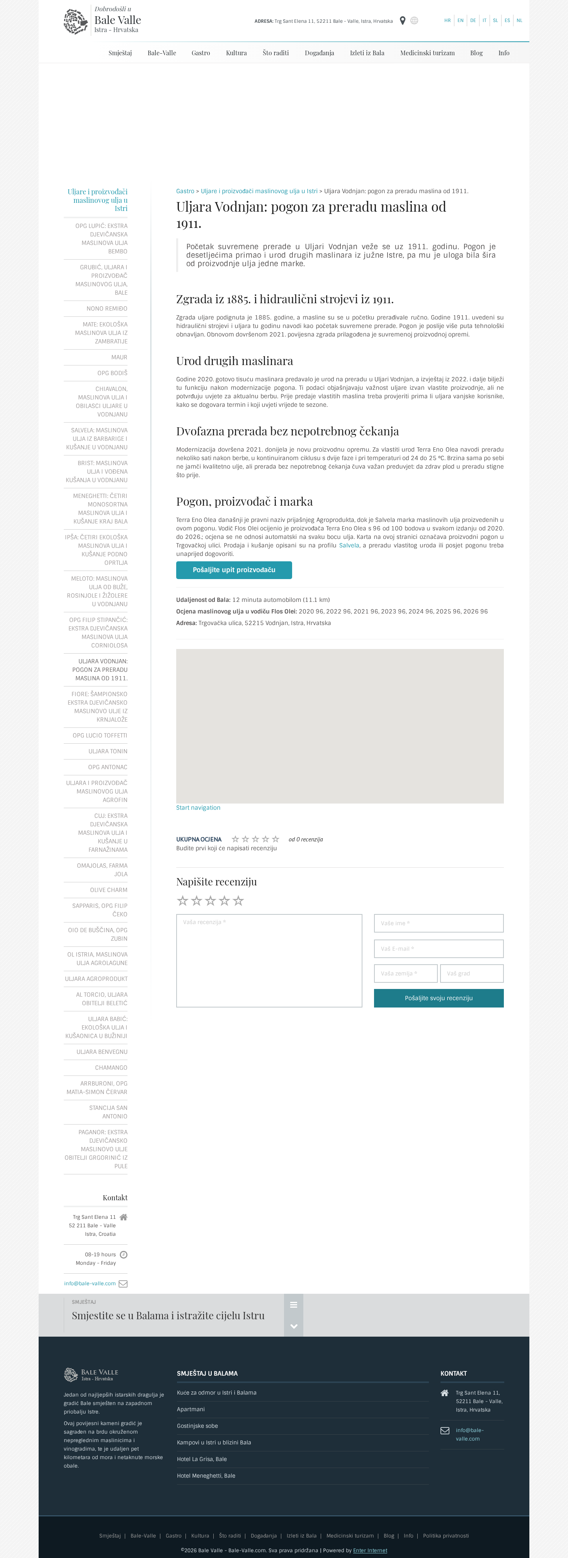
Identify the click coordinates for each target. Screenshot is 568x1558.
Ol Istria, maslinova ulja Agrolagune (97, 959)
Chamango (111, 1068)
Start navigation (198, 808)
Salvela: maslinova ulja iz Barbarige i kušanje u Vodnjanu (97, 438)
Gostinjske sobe (197, 1426)
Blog (476, 53)
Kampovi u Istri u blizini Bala (214, 1442)
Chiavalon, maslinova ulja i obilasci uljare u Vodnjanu (102, 401)
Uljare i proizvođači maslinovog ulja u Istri (98, 200)
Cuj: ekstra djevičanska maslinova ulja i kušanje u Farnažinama (103, 833)
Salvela (349, 545)
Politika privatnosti (446, 1536)
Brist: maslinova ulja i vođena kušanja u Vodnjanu (97, 471)
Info (504, 53)
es (507, 20)
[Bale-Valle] (76, 21)
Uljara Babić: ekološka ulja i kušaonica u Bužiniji (96, 1027)
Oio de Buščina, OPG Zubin (98, 934)
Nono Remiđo (107, 309)
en (460, 20)
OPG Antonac (108, 767)
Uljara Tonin (108, 751)
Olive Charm (109, 890)
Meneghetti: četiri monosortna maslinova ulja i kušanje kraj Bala (100, 508)
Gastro (201, 53)
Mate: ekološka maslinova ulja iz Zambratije (101, 333)
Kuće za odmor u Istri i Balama (217, 1393)
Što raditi (276, 53)
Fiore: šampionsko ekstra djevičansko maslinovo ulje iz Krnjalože (98, 707)
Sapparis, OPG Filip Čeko (100, 910)
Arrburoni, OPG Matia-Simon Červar (97, 1088)
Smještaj (120, 53)
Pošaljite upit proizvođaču (234, 570)
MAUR (119, 357)
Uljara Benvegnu (102, 1052)
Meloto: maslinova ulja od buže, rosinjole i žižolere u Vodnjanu (97, 591)
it (484, 20)
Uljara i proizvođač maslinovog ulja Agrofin (97, 791)
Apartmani (191, 1409)
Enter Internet (370, 1550)
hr (447, 20)
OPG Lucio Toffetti (100, 735)
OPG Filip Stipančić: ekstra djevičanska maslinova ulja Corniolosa (98, 632)
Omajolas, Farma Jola (102, 870)
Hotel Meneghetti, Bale (206, 1476)
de (473, 20)
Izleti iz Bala (367, 53)
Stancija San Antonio (108, 1112)
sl (495, 20)
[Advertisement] (284, 121)
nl (519, 20)
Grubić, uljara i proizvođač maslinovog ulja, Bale (101, 280)
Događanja (319, 53)
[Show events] (293, 1304)
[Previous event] (293, 1326)
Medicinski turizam (427, 53)
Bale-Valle (162, 53)
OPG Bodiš (112, 373)
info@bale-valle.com (90, 1283)
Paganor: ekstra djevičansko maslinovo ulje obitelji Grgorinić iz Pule (96, 1149)
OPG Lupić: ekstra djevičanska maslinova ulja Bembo (101, 238)
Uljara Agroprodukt (96, 979)
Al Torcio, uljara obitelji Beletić (102, 999)
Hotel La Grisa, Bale (202, 1459)
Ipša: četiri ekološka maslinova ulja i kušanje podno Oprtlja (96, 550)
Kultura (236, 53)
